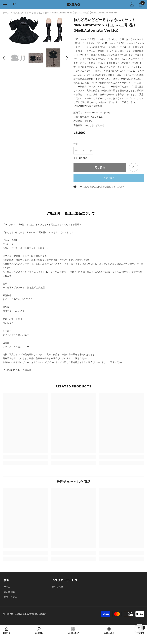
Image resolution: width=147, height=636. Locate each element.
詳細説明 (53, 213)
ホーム (6, 12)
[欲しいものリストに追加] (133, 167)
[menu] (5, 4)
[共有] (141, 167)
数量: (76, 143)
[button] (3, 57)
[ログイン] (132, 4)
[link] (25, 457)
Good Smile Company (97, 112)
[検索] (15, 4)
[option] (35, 30)
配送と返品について (80, 213)
